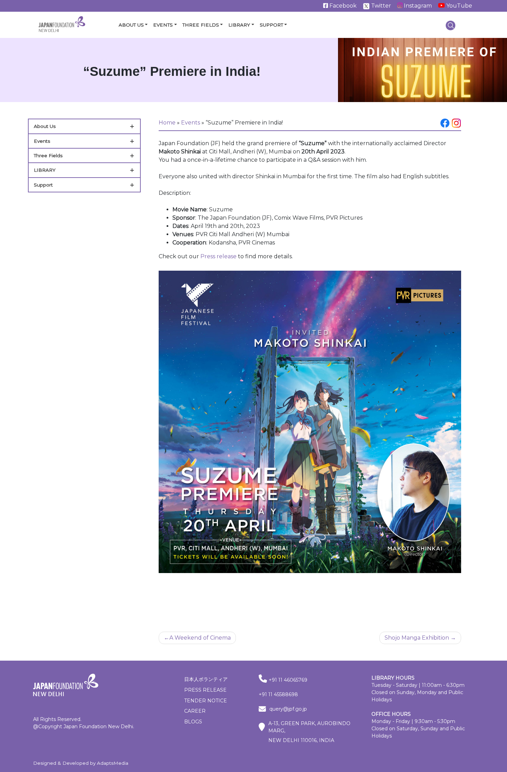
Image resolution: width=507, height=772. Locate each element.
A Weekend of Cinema (200, 637)
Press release (218, 256)
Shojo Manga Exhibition (417, 637)
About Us (131, 25)
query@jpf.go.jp (288, 709)
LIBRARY (45, 170)
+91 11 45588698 (278, 694)
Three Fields (200, 25)
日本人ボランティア (206, 679)
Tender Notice (205, 701)
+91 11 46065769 (288, 680)
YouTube (458, 5)
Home (167, 122)
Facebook (342, 5)
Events (163, 25)
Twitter (380, 5)
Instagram (417, 5)
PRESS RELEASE (205, 690)
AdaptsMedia (112, 763)
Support (271, 25)
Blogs (193, 722)
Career (195, 711)
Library (239, 25)
